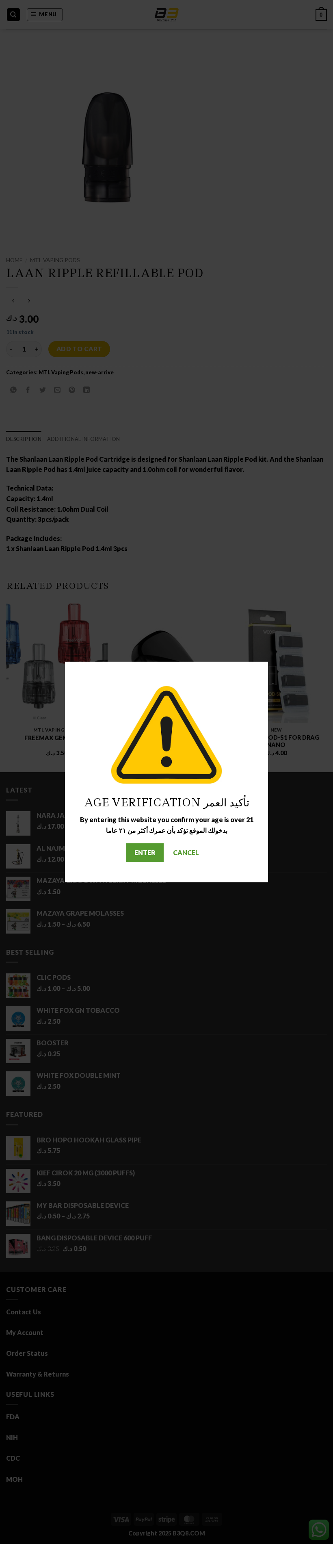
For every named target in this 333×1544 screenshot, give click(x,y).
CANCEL (186, 852)
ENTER (145, 852)
